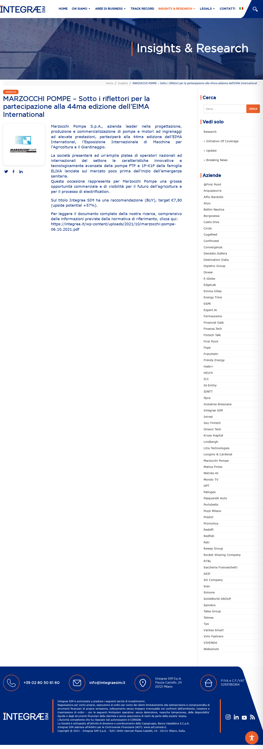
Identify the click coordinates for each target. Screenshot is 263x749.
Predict (208, 517)
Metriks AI (211, 473)
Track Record (142, 8)
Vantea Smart (214, 630)
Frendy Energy (214, 360)
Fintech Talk (212, 335)
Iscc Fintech (212, 423)
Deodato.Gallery (215, 253)
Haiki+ (208, 366)
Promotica (211, 523)
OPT (206, 485)
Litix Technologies (216, 448)
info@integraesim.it (107, 683)
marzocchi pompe (216, 460)
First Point (211, 341)
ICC (206, 379)
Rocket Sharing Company (222, 555)
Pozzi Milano (212, 511)
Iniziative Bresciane (218, 404)
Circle (208, 228)
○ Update (210, 150)
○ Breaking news (215, 160)
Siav (207, 586)
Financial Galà (214, 322)
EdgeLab (210, 284)
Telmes (208, 617)
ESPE (207, 303)
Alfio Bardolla (213, 197)
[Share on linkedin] (21, 172)
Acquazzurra (212, 190)
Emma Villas (212, 291)
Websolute (211, 649)
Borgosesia (211, 216)
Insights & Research (175, 8)
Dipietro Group (214, 266)
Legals (206, 8)
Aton (207, 203)
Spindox (210, 605)
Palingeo (210, 492)
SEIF (207, 573)
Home (63, 8)
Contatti (227, 8)
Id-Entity (210, 385)
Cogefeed (210, 234)
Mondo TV (211, 479)
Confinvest (211, 241)
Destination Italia (216, 259)
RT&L (207, 561)
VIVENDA (210, 642)
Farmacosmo (213, 316)
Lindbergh (211, 441)
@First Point (212, 184)
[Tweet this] (6, 172)
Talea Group (212, 611)
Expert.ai (210, 310)
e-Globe (209, 278)
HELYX (208, 372)
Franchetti (211, 354)
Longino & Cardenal (218, 454)
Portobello (211, 504)
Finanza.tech (213, 328)
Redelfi (208, 529)
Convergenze (213, 247)
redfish (209, 536)
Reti (206, 542)
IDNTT (208, 391)
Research (210, 131)
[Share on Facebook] (13, 172)
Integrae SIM (213, 410)
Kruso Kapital (213, 435)
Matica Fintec (213, 466)
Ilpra (207, 398)
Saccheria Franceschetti (221, 567)
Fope (207, 347)
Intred (208, 416)
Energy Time (213, 297)
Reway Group (213, 548)
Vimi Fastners (213, 636)
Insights (123, 83)
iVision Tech (212, 429)
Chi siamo (79, 8)
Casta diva (211, 222)
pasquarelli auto (215, 498)
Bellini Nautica (214, 209)
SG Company (213, 580)
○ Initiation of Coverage (221, 141)
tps (206, 623)
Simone (209, 592)
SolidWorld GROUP (217, 598)
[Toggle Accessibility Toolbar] (252, 738)
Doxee (208, 272)
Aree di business (109, 8)
